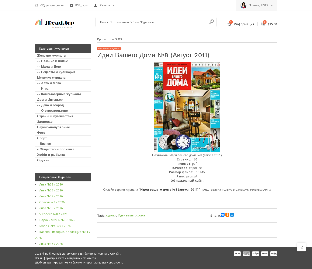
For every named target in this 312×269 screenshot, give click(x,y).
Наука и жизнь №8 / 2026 (57, 220)
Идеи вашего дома (131, 215)
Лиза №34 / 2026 (51, 196)
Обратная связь (51, 5)
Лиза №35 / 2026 (51, 208)
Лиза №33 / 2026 (51, 190)
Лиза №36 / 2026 (51, 244)
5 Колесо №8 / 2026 (53, 214)
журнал (110, 215)
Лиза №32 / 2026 (51, 184)
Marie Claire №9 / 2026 (55, 226)
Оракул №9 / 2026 (52, 202)
